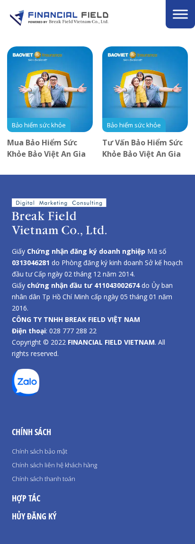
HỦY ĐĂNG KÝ (34, 516)
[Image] (80, 18)
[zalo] (25, 393)
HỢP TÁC (26, 498)
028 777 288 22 (73, 330)
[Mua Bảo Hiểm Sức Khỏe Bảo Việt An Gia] (50, 89)
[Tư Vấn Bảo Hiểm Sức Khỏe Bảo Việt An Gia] (145, 89)
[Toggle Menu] (180, 13)
